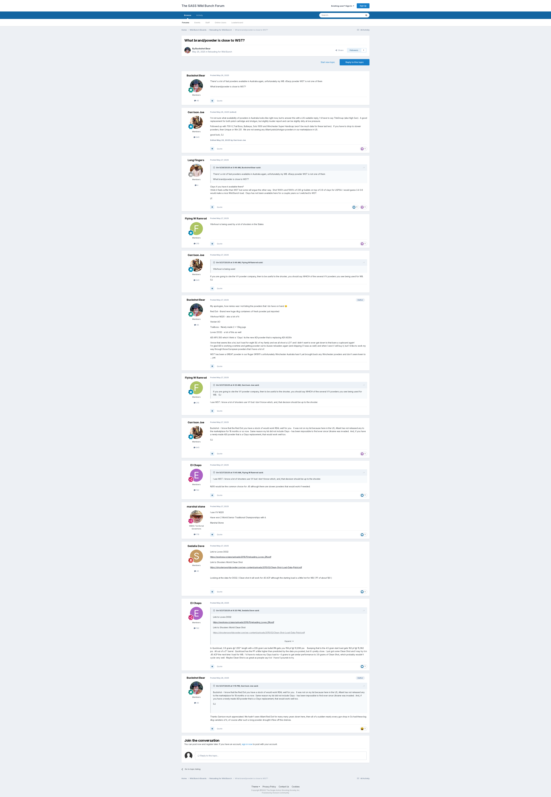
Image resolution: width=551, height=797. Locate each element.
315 (197, 243)
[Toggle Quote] (214, 167)
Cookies (296, 786)
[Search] (366, 15)
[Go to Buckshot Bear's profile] (187, 50)
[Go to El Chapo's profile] (196, 475)
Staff (207, 22)
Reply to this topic (355, 62)
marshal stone (196, 506)
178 (197, 534)
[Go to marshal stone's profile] (196, 516)
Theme (255, 786)
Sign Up (363, 6)
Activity (199, 15)
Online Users (220, 22)
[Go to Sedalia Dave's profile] (196, 556)
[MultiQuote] (212, 101)
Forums (185, 22)
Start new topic (328, 62)
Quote (219, 101)
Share (340, 50)
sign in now (247, 744)
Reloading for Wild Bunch (220, 51)
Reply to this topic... (209, 755)
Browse (187, 15)
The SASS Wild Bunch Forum (203, 6)
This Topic (354, 15)
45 (197, 571)
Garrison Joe (196, 112)
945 (197, 137)
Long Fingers (196, 160)
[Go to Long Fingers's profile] (196, 170)
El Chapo (195, 465)
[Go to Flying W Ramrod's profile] (196, 228)
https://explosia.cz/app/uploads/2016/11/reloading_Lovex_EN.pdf (240, 557)
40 (197, 100)
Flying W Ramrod (196, 218)
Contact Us (284, 786)
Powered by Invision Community (275, 793)
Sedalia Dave (196, 545)
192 (197, 490)
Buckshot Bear (202, 48)
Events (197, 22)
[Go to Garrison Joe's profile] (196, 122)
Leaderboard (237, 22)
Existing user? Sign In (342, 6)
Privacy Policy (269, 786)
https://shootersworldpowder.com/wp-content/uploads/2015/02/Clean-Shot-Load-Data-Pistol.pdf (256, 567)
